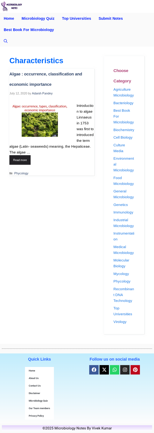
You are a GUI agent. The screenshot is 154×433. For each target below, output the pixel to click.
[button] (5, 41)
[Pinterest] (135, 370)
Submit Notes (111, 18)
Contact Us (35, 385)
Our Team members (39, 408)
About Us (34, 378)
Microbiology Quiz (38, 18)
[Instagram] (125, 370)
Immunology (123, 212)
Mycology (121, 274)
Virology (120, 322)
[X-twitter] (104, 370)
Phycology (21, 173)
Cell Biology (123, 137)
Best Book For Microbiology (29, 30)
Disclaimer (34, 393)
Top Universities (76, 18)
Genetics (120, 205)
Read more (20, 160)
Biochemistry (123, 130)
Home (9, 18)
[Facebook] (94, 370)
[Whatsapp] (114, 370)
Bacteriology (123, 103)
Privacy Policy (36, 415)
